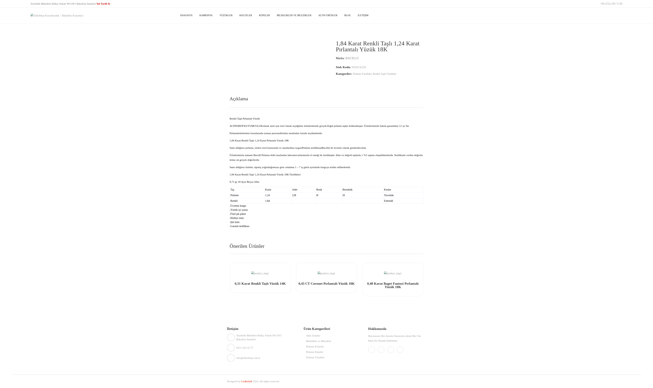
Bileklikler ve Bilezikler (318, 341)
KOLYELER (245, 15)
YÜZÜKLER (226, 15)
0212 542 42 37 (244, 347)
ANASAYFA (186, 15)
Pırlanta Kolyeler (315, 346)
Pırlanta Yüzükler (362, 73)
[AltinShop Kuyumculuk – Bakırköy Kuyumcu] (57, 15)
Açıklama (239, 98)
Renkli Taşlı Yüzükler (384, 73)
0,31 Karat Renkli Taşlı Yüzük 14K (260, 283)
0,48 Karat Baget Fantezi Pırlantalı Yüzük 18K (393, 285)
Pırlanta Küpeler (314, 352)
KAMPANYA (206, 15)
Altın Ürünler (313, 335)
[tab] (239, 98)
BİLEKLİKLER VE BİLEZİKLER (294, 15)
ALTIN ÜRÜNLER (327, 15)
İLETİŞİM (363, 15)
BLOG (347, 15)
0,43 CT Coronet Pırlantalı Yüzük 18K (326, 283)
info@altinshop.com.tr (248, 358)
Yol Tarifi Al (103, 3)
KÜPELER (264, 15)
